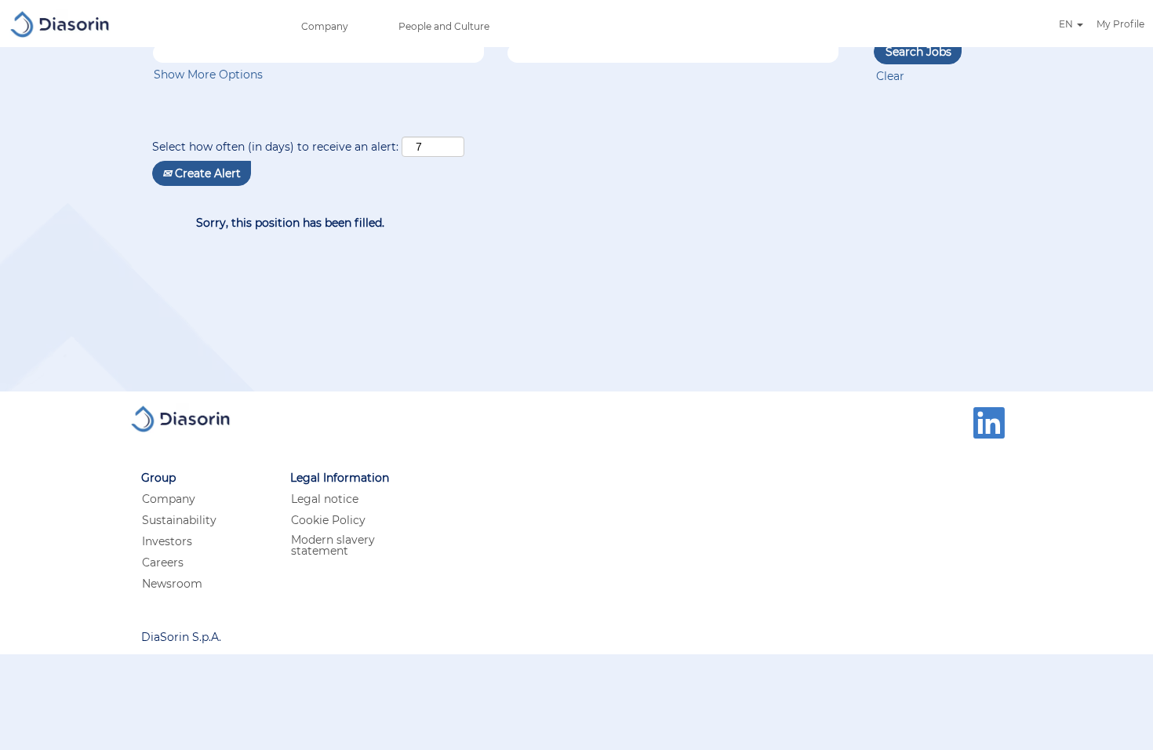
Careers (163, 562)
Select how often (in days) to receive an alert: (275, 147)
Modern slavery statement (333, 545)
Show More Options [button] (208, 74)
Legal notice (324, 499)
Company (324, 26)
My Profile (1120, 24)
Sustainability (179, 520)
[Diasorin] (59, 23)
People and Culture (443, 26)
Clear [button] (890, 76)
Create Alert (206, 173)
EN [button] (1067, 24)
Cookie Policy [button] (328, 520)
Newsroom (172, 583)
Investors (167, 541)
